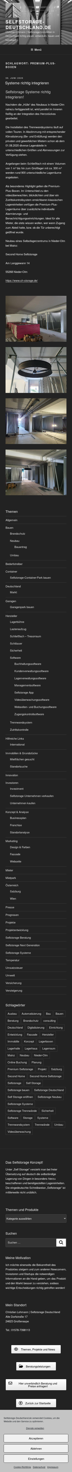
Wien (13, 898)
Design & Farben (20, 847)
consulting (49, 1020)
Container (11, 571)
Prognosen (12, 915)
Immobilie (13, 1041)
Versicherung (13, 983)
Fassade (15, 854)
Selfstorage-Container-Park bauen (30, 577)
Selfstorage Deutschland (49, 1090)
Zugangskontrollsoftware (29, 714)
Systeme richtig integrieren (27, 82)
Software (15, 658)
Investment (16, 788)
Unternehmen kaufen (22, 803)
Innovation (12, 775)
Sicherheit (16, 650)
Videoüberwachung (19, 1131)
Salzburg (15, 891)
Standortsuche (19, 766)
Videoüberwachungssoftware (31, 699)
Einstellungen (36, 1459)
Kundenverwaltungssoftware (31, 671)
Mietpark (11, 878)
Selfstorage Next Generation (23, 945)
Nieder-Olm (41, 1055)
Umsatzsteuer (14, 968)
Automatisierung (31, 1013)
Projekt (42, 1069)
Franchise (16, 825)
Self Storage (33, 1083)
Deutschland (13, 586)
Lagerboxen (46, 1041)
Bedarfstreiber (14, 564)
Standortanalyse (20, 832)
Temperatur (12, 960)
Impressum (52, 1466)
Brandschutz (17, 533)
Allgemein (11, 520)
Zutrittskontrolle (19, 729)
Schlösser (16, 643)
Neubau (14, 541)
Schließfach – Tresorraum (25, 636)
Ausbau (12, 1013)
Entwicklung (15, 1034)
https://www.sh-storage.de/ (22, 280)
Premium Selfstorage (20, 1069)
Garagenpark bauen (22, 607)
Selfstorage (14, 1083)
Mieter (9, 870)
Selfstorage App (24, 692)
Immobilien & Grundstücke (22, 753)
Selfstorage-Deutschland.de (28, 24)
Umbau (14, 555)
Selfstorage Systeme (18, 953)
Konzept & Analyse (17, 812)
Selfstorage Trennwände (22, 1111)
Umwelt (10, 975)
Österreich (12, 885)
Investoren (12, 783)
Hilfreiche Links (15, 738)
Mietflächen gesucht (22, 759)
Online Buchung (17, 1062)
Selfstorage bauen (18, 1090)
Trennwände (42, 1124)
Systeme (42, 1118)
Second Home (16, 1076)
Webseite (15, 861)
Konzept (29, 1041)
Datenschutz (39, 1466)
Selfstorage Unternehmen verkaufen (32, 796)
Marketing (12, 841)
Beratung (13, 1020)
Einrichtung (56, 1027)
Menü (38, 49)
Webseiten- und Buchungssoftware (35, 707)
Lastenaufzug (18, 629)
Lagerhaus (31, 1048)
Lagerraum (48, 1048)
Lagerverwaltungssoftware (30, 678)
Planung (36, 1062)
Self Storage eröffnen (20, 1097)
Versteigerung (14, 990)
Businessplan (18, 818)
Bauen (9, 527)
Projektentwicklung (17, 930)
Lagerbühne (17, 622)
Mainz (11, 1055)
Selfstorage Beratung (18, 937)
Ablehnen (36, 1448)
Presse (10, 907)
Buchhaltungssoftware (27, 664)
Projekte (11, 922)
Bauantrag (20, 547)
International (17, 744)
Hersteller (11, 616)
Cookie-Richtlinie (22, 1466)
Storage (27, 1118)
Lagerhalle (14, 1048)
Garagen (11, 601)
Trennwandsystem (21, 722)
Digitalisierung (36, 1027)
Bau (48, 1013)
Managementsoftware (27, 685)
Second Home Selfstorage (45, 1076)
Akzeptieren (36, 1438)
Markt (13, 592)
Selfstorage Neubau (49, 1097)
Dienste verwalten (35, 1428)
